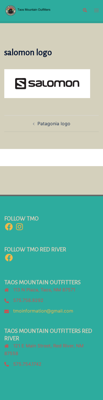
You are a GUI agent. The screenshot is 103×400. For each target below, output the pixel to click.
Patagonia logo (53, 123)
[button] (84, 10)
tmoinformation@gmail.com (43, 311)
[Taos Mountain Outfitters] (39, 10)
